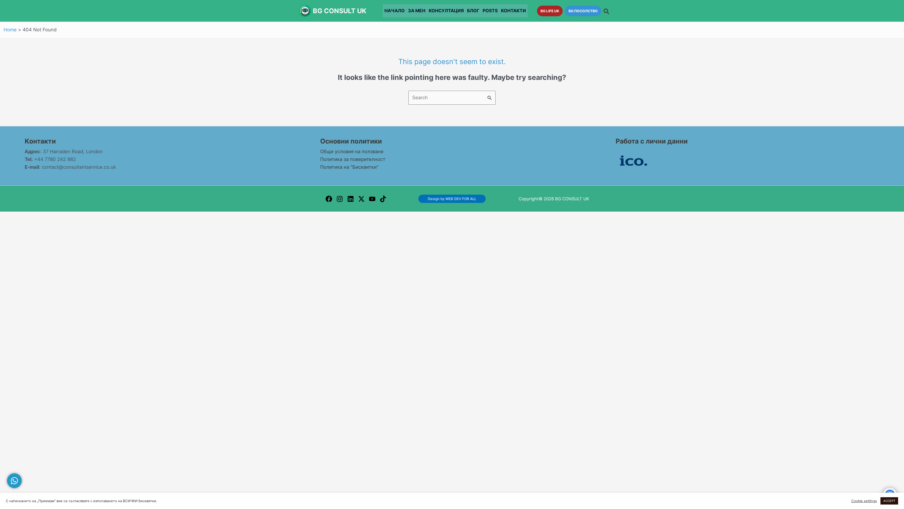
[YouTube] (372, 199)
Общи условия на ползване (351, 151)
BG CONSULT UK (339, 11)
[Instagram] (340, 199)
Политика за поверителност (352, 159)
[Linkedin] (351, 199)
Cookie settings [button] (864, 501)
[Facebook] (329, 199)
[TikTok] (383, 199)
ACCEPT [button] (889, 501)
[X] (361, 199)
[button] (550, 11)
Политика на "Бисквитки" (349, 167)
